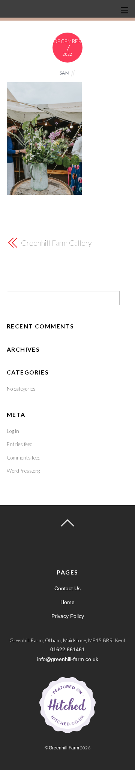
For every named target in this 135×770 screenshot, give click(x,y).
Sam (65, 73)
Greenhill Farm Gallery (56, 242)
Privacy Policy (67, 616)
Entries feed (20, 444)
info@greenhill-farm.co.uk (67, 659)
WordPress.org (23, 470)
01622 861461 (67, 649)
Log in (13, 431)
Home (67, 602)
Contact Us (67, 588)
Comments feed (23, 457)
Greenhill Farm (64, 747)
